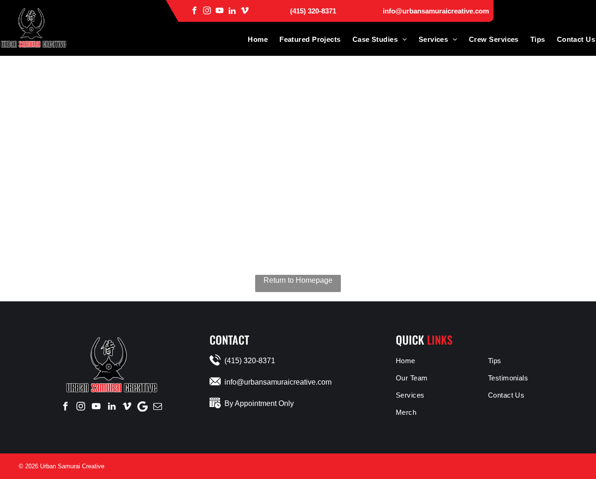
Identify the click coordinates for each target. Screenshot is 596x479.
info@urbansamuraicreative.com (436, 11)
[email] (157, 406)
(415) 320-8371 (313, 11)
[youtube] (219, 10)
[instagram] (207, 10)
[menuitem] (252, 39)
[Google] (142, 406)
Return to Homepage (298, 280)
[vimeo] (245, 10)
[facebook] (194, 10)
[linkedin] (232, 10)
